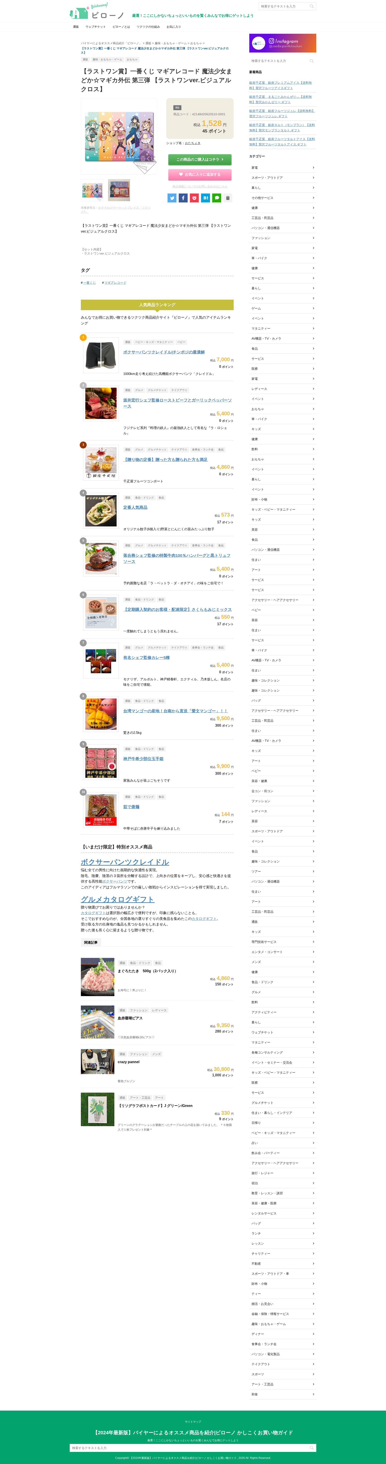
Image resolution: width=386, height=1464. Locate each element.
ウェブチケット (96, 26)
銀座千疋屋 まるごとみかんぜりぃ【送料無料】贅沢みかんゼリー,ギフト (280, 99)
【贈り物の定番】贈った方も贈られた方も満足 (165, 459)
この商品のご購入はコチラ (197, 159)
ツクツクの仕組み (148, 26)
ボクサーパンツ (114, 881)
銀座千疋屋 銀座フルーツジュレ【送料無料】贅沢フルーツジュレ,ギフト (282, 113)
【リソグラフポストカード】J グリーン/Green (155, 1106)
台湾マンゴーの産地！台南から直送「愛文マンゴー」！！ (175, 711)
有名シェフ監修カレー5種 (146, 657)
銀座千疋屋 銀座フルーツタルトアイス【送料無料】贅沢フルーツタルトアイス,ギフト (282, 141)
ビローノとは (121, 26)
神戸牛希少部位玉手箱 (143, 759)
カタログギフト (93, 913)
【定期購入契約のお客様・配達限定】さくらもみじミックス (177, 609)
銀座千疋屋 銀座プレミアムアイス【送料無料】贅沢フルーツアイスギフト (280, 85)
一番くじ (89, 282)
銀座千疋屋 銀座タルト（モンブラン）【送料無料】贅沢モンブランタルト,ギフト (282, 127)
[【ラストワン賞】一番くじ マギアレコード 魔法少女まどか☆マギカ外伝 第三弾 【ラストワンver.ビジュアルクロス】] (205, 198)
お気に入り (174, 26)
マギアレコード (115, 282)
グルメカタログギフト (118, 899)
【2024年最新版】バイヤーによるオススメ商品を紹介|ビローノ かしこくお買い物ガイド (193, 1432)
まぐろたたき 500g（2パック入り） (148, 971)
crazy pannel (128, 1062)
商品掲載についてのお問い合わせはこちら (200, 186)
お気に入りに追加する (203, 174)
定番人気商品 (135, 507)
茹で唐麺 (131, 807)
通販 (76, 26)
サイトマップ (193, 1421)
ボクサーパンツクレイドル (125, 862)
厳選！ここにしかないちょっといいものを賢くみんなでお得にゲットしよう (193, 1440)
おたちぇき (193, 143)
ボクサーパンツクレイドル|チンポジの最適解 (164, 352)
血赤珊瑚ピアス (130, 1018)
